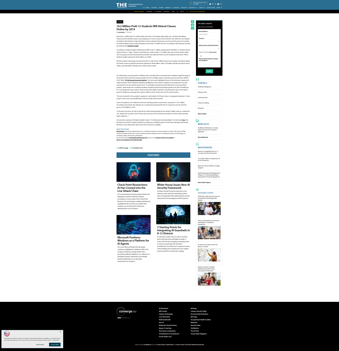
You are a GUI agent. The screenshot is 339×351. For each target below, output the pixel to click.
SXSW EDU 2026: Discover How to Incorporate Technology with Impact (209, 198)
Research (176, 7)
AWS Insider (163, 311)
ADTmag (193, 308)
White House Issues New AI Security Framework (173, 186)
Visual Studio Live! (165, 337)
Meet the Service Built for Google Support (209, 167)
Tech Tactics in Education (167, 331)
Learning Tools (202, 97)
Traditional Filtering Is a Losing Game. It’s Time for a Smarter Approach (208, 130)
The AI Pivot (195, 331)
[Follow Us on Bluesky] (210, 4)
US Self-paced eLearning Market (136, 80)
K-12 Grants (158, 11)
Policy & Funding (203, 103)
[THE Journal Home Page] (130, 5)
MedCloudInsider (165, 320)
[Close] (60, 332)
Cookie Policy (170, 344)
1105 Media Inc (146, 344)
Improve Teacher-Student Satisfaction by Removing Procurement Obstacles (206, 269)
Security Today (195, 325)
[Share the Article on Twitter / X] (192, 28)
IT (186, 11)
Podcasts (184, 7)
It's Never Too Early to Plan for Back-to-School (207, 245)
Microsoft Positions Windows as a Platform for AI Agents (133, 240)
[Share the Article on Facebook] (192, 21)
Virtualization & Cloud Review (169, 334)
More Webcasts (203, 137)
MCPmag (194, 317)
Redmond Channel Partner (168, 325)
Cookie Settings (40, 344)
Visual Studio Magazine (199, 334)
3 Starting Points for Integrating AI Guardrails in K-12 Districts (173, 230)
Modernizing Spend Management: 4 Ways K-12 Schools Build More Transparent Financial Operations (209, 175)
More (218, 7)
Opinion (161, 7)
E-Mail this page (123, 148)
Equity (182, 11)
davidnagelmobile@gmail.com (138, 138)
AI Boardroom (163, 308)
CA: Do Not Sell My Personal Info (194, 344)
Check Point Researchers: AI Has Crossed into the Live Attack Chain (132, 188)
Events (201, 7)
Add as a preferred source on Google (199, 3)
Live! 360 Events (164, 317)
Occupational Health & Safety (201, 320)
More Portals (202, 114)
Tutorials (149, 11)
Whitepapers (205, 147)
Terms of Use (180, 344)
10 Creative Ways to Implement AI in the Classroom (209, 159)
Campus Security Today (198, 311)
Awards (167, 7)
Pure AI (161, 322)
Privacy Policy (213, 52)
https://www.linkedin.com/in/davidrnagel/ (129, 140)
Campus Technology (166, 314)
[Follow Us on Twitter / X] (215, 4)
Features (154, 7)
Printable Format (137, 148)
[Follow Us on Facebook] (213, 4)
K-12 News (146, 7)
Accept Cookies (55, 344)
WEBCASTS (203, 123)
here (183, 120)
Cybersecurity (202, 92)
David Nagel (121, 32)
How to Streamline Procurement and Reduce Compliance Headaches (208, 222)
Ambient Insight (133, 46)
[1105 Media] (127, 327)
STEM (173, 11)
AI (177, 11)
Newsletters (211, 7)
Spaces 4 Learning (165, 328)
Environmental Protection (199, 314)
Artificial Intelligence (204, 87)
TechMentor (195, 328)
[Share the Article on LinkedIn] (192, 25)
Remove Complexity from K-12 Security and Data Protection (208, 152)
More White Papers (204, 182)
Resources (192, 7)
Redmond (194, 322)
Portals (202, 82)
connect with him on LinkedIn (164, 138)
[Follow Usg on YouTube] (218, 4)
